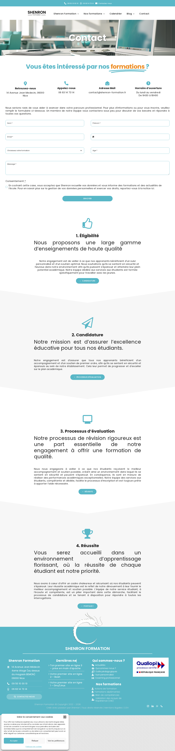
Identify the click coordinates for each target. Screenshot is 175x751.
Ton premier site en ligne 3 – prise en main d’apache (66, 667)
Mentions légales (113, 707)
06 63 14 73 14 (19, 689)
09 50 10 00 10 (19, 683)
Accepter (14, 741)
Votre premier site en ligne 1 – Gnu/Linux (66, 684)
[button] (65, 717)
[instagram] (148, 706)
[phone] (162, 706)
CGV (126, 707)
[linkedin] (153, 706)
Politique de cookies (34, 746)
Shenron (75, 707)
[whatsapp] (157, 706)
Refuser (35, 741)
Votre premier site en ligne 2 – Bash (66, 675)
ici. (153, 188)
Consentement (16, 181)
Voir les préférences (56, 741)
